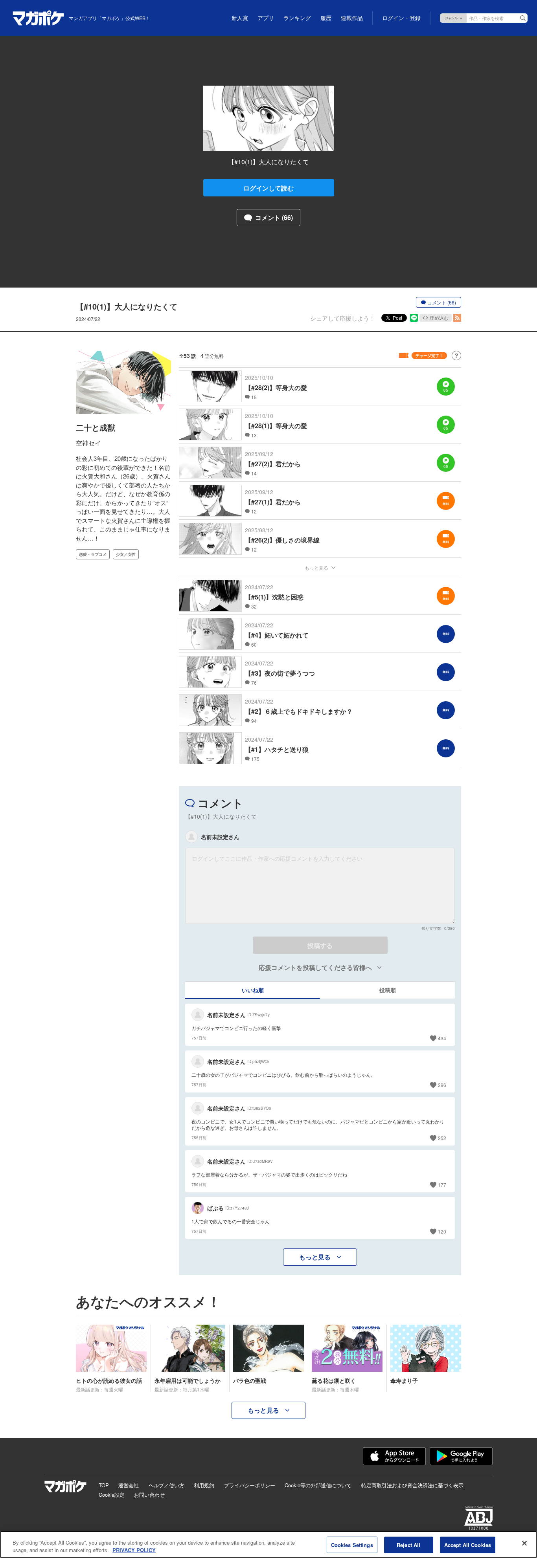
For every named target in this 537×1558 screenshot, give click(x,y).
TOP (104, 1485)
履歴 (325, 18)
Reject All (408, 1545)
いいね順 (253, 990)
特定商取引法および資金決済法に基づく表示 (412, 1485)
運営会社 (128, 1485)
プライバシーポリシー (249, 1485)
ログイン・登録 (401, 18)
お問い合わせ (149, 1494)
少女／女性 (126, 554)
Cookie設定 (112, 1494)
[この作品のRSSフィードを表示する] (457, 318)
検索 (523, 18)
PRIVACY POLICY (134, 1550)
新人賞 (240, 18)
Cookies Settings (352, 1545)
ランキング (297, 18)
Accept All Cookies (467, 1545)
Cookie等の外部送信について (318, 1485)
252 (442, 1138)
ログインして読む (268, 187)
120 (442, 1231)
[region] (268, 1544)
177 (442, 1185)
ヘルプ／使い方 (166, 1485)
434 (442, 1038)
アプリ (265, 18)
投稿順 (387, 990)
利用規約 (204, 1485)
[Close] (524, 1543)
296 (442, 1085)
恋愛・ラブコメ (93, 554)
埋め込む (439, 317)
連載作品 (352, 18)
